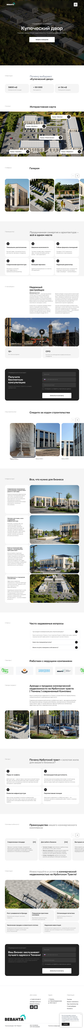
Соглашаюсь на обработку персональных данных (58, 388)
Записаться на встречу (57, 395)
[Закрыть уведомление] (81, 1014)
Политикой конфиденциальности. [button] (72, 1021)
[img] (11, 4)
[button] (59, 1026)
